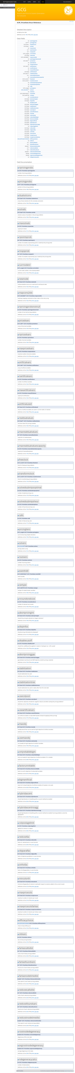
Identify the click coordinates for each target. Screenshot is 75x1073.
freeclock (32, 79)
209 (27, 844)
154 (27, 273)
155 (27, 286)
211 (27, 872)
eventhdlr (32, 93)
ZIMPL (34, 1)
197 (27, 718)
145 (26, 34)
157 (27, 314)
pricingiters (33, 88)
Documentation (67, 1)
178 (27, 537)
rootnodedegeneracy (35, 153)
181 (27, 551)
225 (27, 1011)
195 (27, 690)
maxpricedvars (34, 64)
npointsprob (33, 50)
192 (27, 648)
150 (27, 217)
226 (27, 1025)
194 (27, 676)
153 (27, 259)
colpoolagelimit (34, 126)
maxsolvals (33, 48)
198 (27, 731)
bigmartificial (33, 120)
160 (27, 342)
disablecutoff (33, 102)
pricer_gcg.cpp (34, 34)
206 (27, 830)
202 (27, 787)
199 (27, 745)
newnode (32, 55)
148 (27, 189)
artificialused (33, 71)
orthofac (32, 131)
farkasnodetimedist (35, 146)
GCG (43, 1)
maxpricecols (33, 135)
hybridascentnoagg (35, 124)
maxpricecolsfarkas (35, 137)
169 (27, 439)
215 (27, 914)
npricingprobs (33, 41)
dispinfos (32, 100)
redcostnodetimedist (35, 151)
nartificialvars (33, 68)
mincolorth (33, 133)
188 (27, 592)
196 (27, 704)
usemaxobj (33, 115)
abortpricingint (34, 99)
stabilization (33, 106)
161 (27, 356)
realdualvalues (33, 73)
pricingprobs (33, 42)
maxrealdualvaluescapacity (37, 77)
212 (27, 886)
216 (27, 928)
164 (27, 384)
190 (27, 620)
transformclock (34, 80)
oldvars (32, 140)
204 (27, 817)
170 (27, 453)
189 (27, 606)
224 (27, 997)
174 (27, 481)
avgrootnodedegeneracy (36, 155)
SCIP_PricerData (20, 1070)
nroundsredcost (34, 97)
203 (27, 801)
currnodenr (33, 53)
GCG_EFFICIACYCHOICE (23, 139)
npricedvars (33, 62)
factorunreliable (34, 119)
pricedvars (32, 61)
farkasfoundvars (34, 144)
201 (27, 773)
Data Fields (71, 21)
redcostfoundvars (34, 149)
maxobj (32, 113)
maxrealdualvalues (35, 75)
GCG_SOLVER (24, 90)
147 (27, 175)
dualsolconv (33, 44)
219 (27, 942)
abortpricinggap (34, 104)
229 (27, 1067)
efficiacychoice (34, 139)
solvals (32, 46)
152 (27, 245)
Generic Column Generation (9, 7)
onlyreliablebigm (34, 117)
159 (27, 328)
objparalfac (33, 130)
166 (27, 412)
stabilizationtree (34, 108)
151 (27, 231)
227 (27, 1039)
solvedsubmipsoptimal (36, 82)
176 (27, 509)
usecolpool (33, 110)
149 (27, 203)
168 (27, 425)
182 (27, 565)
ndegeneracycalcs (34, 157)
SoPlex (29, 1)
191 (27, 634)
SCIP (24, 1)
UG (39, 1)
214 (27, 900)
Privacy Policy (70, 1070)
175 (27, 495)
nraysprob (32, 51)
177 (27, 523)
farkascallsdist (33, 142)
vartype (32, 95)
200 (27, 759)
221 (27, 970)
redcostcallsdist (34, 148)
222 (27, 983)
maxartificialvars (34, 70)
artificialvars (33, 66)
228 (27, 1053)
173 (27, 467)
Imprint (66, 1070)
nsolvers (32, 91)
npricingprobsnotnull (35, 59)
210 (27, 858)
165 (27, 398)
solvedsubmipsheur (35, 84)
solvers (32, 90)
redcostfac (32, 128)
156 (27, 300)
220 (27, 956)
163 (27, 370)
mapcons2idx (33, 57)
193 (27, 662)
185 (27, 579)
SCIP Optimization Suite (9, 2)
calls (31, 86)
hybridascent (33, 122)
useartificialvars (34, 111)
